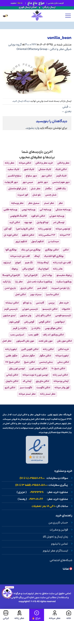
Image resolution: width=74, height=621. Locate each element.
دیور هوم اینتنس (61, 182)
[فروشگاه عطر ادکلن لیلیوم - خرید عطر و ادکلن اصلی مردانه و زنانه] (37, 16)
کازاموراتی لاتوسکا (11, 275)
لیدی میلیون (9, 315)
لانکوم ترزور (21, 241)
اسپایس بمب (17, 334)
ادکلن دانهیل (12, 381)
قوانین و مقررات (59, 530)
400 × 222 (30, 45)
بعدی (66, 111)
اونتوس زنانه (44, 229)
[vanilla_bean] (37, 74)
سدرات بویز (35, 294)
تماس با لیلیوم (59, 544)
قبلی (66, 107)
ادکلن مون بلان (64, 341)
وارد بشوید (32, 128)
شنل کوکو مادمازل (17, 188)
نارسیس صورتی (30, 309)
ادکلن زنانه (48, 349)
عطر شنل (35, 188)
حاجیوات (66, 309)
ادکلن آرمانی (12, 375)
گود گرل (8, 229)
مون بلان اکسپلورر (25, 341)
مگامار (48, 188)
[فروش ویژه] (36, 615)
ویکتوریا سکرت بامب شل (39, 281)
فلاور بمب (33, 334)
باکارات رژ (35, 328)
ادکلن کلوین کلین (29, 349)
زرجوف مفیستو (64, 275)
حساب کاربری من (58, 523)
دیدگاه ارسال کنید (21, 101)
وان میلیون (25, 315)
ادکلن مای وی (42, 381)
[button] (68, 15)
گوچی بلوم (14, 322)
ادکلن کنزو (10, 387)
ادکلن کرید (14, 222)
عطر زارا (19, 281)
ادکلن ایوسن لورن (38, 368)
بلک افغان (61, 188)
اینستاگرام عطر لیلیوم (55, 551)
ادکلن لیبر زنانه (60, 375)
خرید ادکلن (63, 349)
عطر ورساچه (17, 203)
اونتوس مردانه (63, 229)
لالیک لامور (29, 169)
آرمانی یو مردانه (61, 381)
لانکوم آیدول (37, 241)
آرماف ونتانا (43, 262)
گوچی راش (29, 322)
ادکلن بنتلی (63, 362)
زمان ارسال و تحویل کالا (55, 537)
